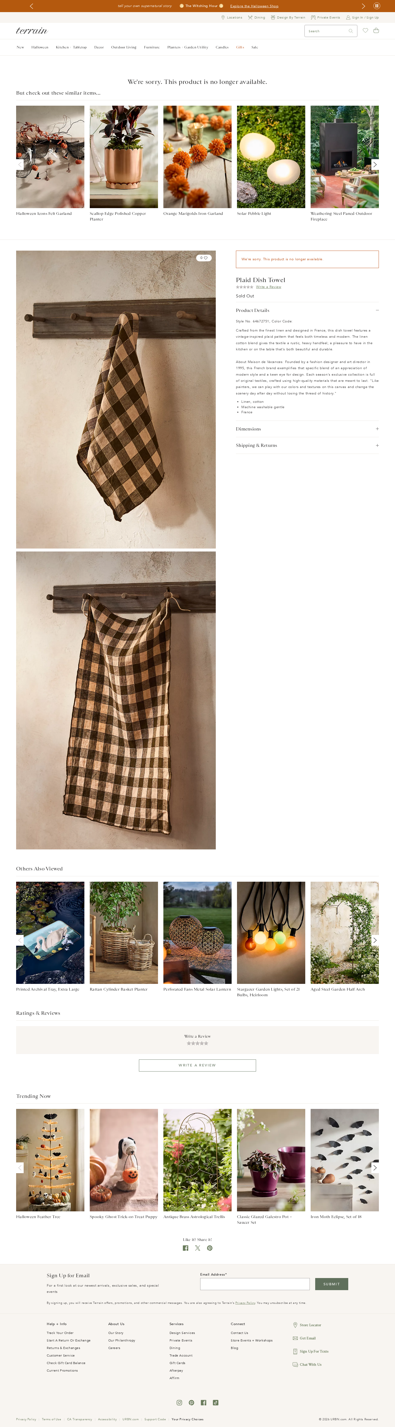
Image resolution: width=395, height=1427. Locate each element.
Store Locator (310, 1325)
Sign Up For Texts (314, 1351)
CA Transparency (79, 1419)
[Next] (374, 164)
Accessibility (107, 1419)
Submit (332, 1284)
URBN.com (131, 1419)
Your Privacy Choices (187, 1419)
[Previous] (21, 164)
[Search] (351, 31)
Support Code (155, 1419)
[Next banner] (363, 6)
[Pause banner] (377, 6)
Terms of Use (51, 1419)
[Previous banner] (31, 6)
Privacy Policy (245, 1303)
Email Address (212, 1274)
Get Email (308, 1338)
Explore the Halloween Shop (254, 6)
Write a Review (197, 1065)
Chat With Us (310, 1364)
